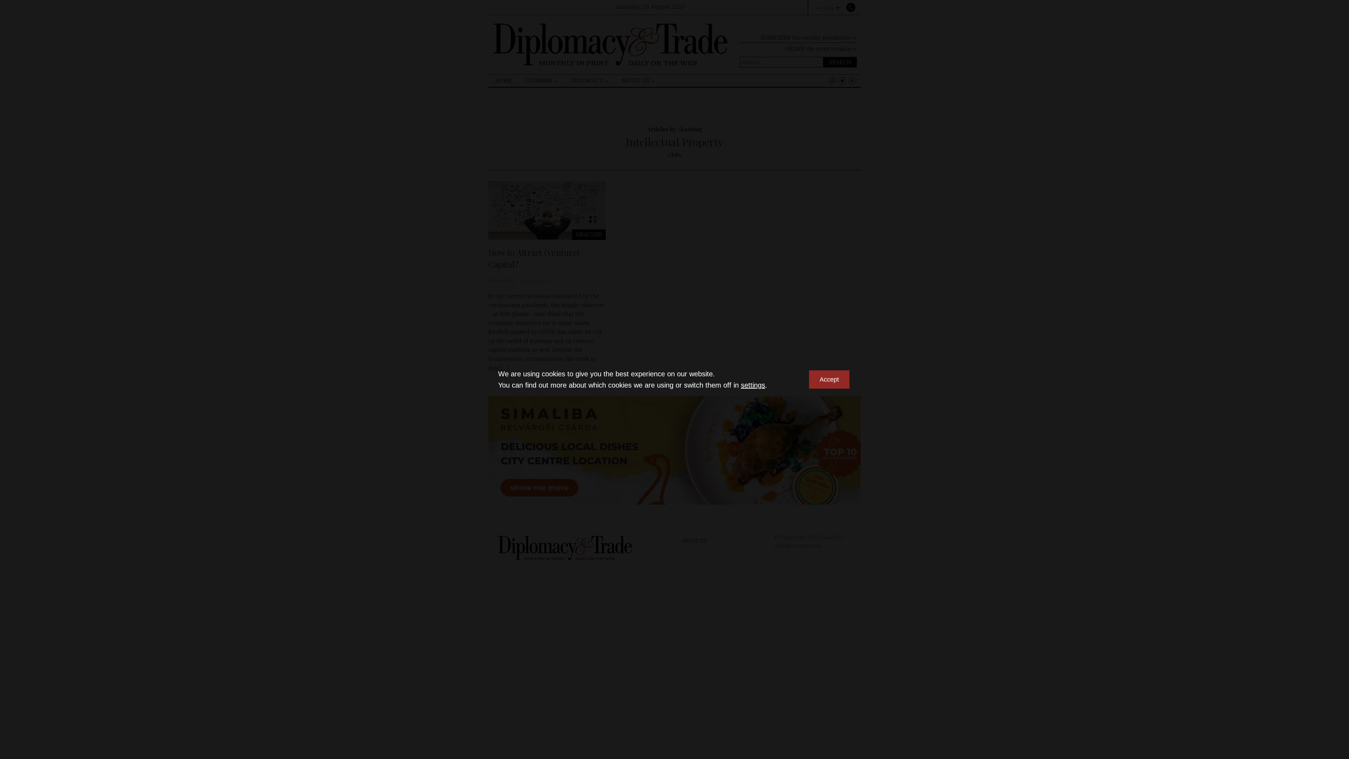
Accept (829, 379)
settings (753, 385)
